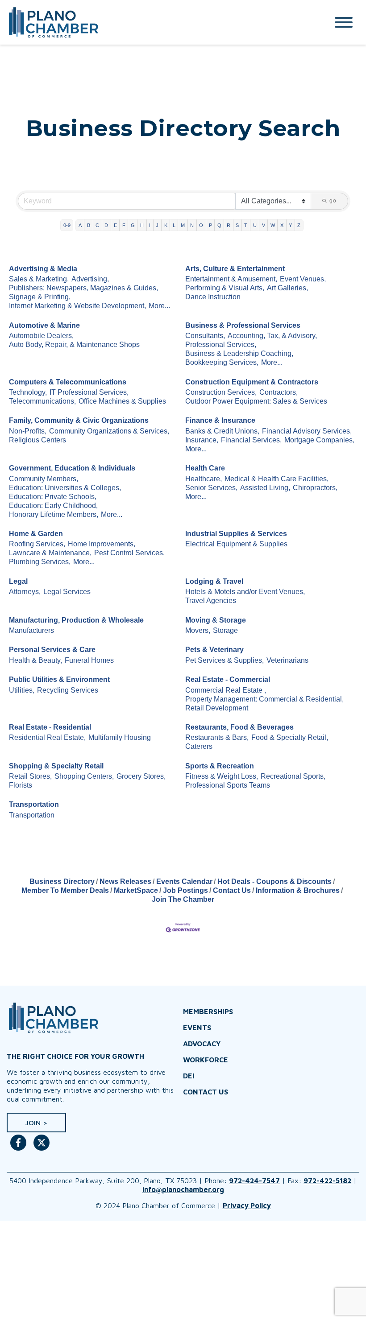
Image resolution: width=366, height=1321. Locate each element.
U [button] (255, 225)
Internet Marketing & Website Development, (77, 306)
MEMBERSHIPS (208, 1011)
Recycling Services (67, 690)
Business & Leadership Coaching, (239, 353)
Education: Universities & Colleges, (65, 487)
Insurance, (201, 440)
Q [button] (219, 225)
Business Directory (62, 881)
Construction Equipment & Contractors (251, 382)
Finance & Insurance (220, 420)
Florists (20, 785)
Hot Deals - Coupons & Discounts (274, 881)
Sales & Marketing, (39, 279)
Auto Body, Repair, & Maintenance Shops (74, 344)
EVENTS (197, 1028)
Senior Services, (211, 487)
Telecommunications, (42, 401)
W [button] (272, 225)
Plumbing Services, (40, 562)
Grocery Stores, (141, 776)
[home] (158, 22)
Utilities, (21, 690)
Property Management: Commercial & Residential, (264, 699)
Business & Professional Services (242, 325)
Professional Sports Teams (227, 785)
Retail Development (216, 708)
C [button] (97, 225)
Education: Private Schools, (52, 496)
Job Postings (185, 890)
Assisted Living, (265, 487)
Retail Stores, (30, 776)
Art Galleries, (287, 288)
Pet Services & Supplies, (224, 660)
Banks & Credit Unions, (222, 431)
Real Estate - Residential (50, 727)
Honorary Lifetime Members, (53, 514)
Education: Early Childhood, (53, 505)
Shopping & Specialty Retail (56, 766)
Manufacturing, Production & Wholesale (76, 620)
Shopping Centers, (84, 776)
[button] (36, 1122)
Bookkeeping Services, (221, 362)
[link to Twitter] (41, 1147)
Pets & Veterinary (214, 649)
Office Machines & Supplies (122, 401)
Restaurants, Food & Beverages (239, 727)
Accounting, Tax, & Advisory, (272, 335)
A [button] (80, 225)
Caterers (198, 746)
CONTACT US (205, 1092)
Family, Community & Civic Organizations (79, 420)
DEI (189, 1076)
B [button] (88, 225)
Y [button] (290, 225)
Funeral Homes (89, 660)
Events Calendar (184, 881)
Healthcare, (203, 479)
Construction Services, (221, 392)
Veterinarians (287, 660)
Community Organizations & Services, (109, 431)
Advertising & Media (43, 268)
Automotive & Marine (44, 325)
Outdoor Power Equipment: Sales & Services (256, 401)
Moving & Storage (215, 620)
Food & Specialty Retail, (289, 737)
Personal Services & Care (52, 649)
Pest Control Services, (129, 553)
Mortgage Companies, (319, 440)
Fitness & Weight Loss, (221, 776)
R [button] (228, 225)
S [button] (237, 225)
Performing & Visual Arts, (224, 288)
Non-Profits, (27, 431)
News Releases (125, 881)
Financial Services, (251, 440)
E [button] (115, 225)
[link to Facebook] (18, 1147)
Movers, (197, 630)
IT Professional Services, (89, 392)
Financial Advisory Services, (307, 431)
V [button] (263, 225)
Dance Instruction (213, 297)
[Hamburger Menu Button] (343, 22)
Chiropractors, (315, 487)
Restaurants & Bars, (217, 737)
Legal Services (67, 591)
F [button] (123, 225)
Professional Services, (220, 344)
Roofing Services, (37, 544)
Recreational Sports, (293, 776)
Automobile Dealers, (41, 335)
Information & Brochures (298, 890)
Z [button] (298, 225)
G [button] (133, 225)
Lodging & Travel (214, 581)
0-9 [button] (67, 225)
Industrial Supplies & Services (236, 533)
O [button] (201, 225)
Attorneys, (25, 591)
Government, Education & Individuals (72, 468)
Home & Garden (36, 533)
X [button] (281, 225)
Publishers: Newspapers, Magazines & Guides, (83, 288)
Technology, (28, 392)
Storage (225, 630)
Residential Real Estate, (47, 737)
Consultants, (205, 335)
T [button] (245, 225)
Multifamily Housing (119, 737)
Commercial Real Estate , (225, 690)
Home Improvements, (101, 544)
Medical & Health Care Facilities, (277, 479)
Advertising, (90, 279)
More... (159, 306)
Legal (18, 581)
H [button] (142, 225)
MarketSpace (136, 890)
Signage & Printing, (40, 297)
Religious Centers (37, 440)
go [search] (333, 201)
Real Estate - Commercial (227, 679)
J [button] (157, 225)
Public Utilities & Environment (59, 679)
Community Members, (43, 479)
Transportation (34, 804)
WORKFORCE (205, 1060)
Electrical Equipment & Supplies (236, 544)
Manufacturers (31, 630)
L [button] (174, 225)
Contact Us (232, 890)
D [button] (106, 225)
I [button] (149, 225)
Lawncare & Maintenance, (50, 553)
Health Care (205, 468)
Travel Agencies (210, 600)
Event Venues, (303, 279)
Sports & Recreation (219, 766)
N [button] (192, 225)
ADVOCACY (201, 1044)
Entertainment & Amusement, (231, 279)
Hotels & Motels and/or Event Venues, (245, 591)
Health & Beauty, (35, 660)
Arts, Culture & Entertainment (235, 268)
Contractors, (278, 392)
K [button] (165, 225)
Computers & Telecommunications (67, 382)
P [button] (210, 225)
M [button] (183, 225)
